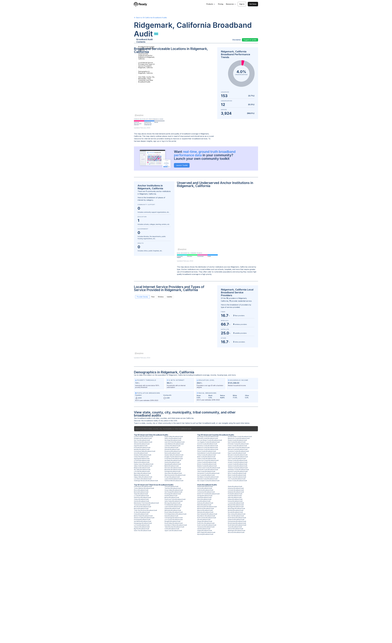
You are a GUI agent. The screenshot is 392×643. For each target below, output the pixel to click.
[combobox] (196, 428)
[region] (174, 86)
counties (163, 418)
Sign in (241, 4)
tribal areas (175, 418)
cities (157, 418)
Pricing (220, 4)
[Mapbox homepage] (139, 115)
